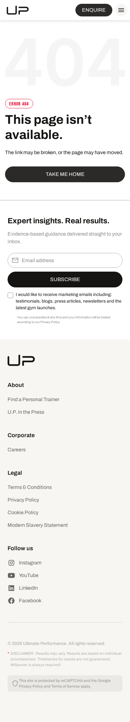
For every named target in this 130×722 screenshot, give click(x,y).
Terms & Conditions (30, 487)
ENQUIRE (94, 10)
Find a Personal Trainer (33, 399)
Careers (17, 449)
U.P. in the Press (26, 412)
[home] (17, 10)
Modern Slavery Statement (38, 525)
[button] (120, 10)
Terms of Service (65, 686)
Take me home (65, 174)
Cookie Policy (23, 512)
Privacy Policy (23, 499)
